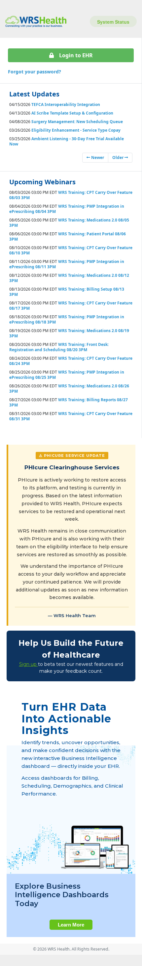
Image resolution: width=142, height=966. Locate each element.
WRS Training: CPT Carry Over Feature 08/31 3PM (70, 416)
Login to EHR (76, 55)
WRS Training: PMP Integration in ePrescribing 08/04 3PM (66, 208)
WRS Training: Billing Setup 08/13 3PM (66, 291)
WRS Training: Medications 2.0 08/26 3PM (69, 388)
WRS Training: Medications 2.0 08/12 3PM (69, 278)
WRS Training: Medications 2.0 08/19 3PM (69, 333)
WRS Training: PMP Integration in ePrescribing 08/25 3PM (66, 374)
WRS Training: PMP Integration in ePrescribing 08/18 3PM (66, 319)
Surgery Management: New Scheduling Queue (77, 121)
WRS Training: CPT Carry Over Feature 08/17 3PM (70, 305)
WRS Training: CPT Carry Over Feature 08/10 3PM (70, 250)
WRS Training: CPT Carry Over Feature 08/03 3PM (70, 195)
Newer (97, 157)
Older (118, 157)
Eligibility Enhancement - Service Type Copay (76, 130)
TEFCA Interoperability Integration (65, 104)
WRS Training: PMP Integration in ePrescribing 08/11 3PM (66, 264)
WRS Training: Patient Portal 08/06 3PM (67, 236)
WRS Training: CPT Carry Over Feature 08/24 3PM (70, 360)
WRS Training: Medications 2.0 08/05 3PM (69, 222)
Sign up (28, 664)
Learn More (71, 924)
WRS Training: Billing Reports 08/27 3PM (68, 402)
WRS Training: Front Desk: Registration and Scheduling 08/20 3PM (59, 347)
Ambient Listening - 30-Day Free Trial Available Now (66, 141)
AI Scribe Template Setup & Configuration (72, 113)
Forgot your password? (34, 71)
